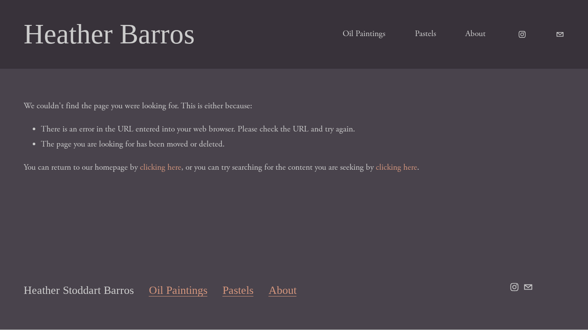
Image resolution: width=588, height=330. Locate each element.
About (475, 33)
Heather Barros (109, 33)
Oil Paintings (364, 33)
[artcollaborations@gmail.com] (560, 34)
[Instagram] (522, 34)
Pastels (425, 33)
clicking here (160, 167)
